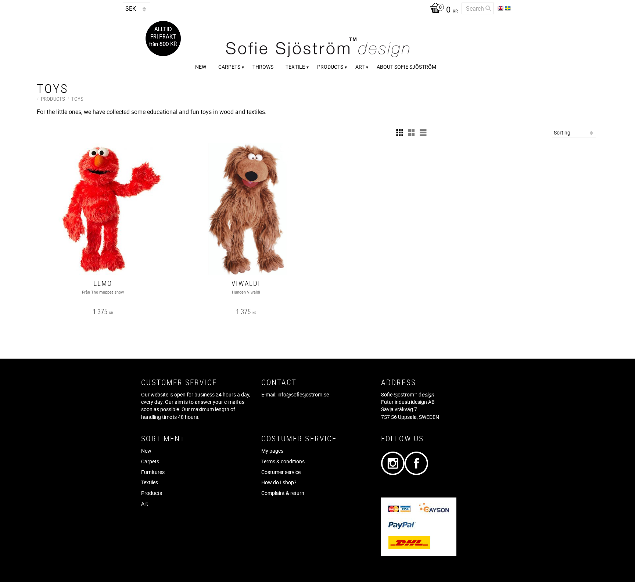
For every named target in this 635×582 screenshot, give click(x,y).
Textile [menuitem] (295, 66)
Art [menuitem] (360, 66)
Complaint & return (282, 492)
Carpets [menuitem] (229, 66)
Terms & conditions (283, 461)
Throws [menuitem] (262, 66)
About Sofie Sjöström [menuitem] (406, 66)
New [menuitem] (200, 66)
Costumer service (281, 471)
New (146, 450)
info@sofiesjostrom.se (303, 394)
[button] (399, 132)
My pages (272, 450)
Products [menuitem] (330, 66)
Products (151, 492)
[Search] (488, 8)
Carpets (150, 461)
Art (144, 503)
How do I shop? (279, 482)
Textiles (149, 482)
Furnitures (153, 471)
